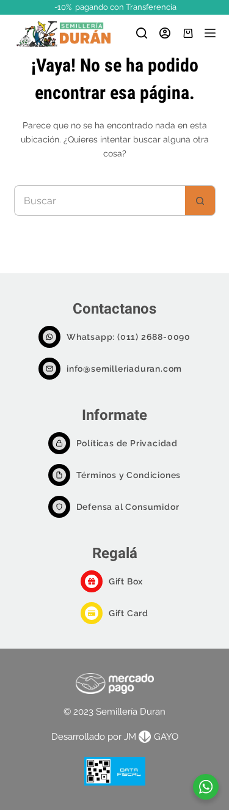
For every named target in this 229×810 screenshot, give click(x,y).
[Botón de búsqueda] (200, 200)
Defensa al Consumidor (128, 507)
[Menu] (210, 33)
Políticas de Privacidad (127, 443)
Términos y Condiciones (128, 475)
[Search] (141, 33)
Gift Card (128, 613)
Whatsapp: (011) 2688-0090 (129, 337)
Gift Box (126, 581)
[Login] (164, 33)
